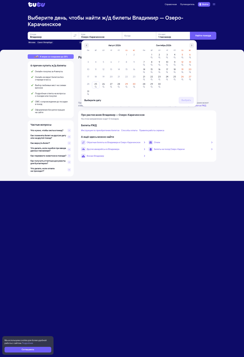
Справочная (171, 4)
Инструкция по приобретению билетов (100, 130)
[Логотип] (37, 4)
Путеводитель (187, 4)
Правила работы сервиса (151, 130)
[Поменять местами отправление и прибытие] (75, 36)
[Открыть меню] (214, 4)
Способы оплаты (129, 130)
